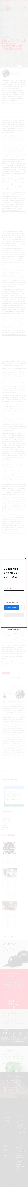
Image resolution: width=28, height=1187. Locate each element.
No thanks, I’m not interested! (14, 629)
